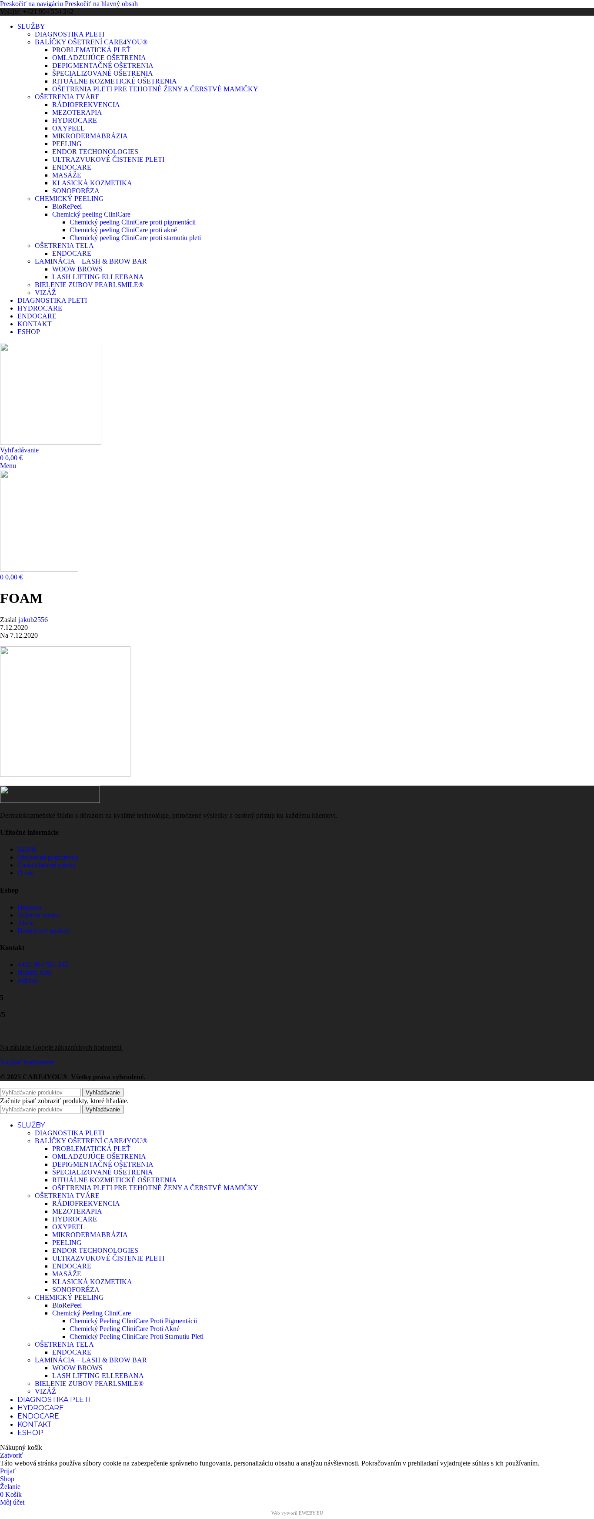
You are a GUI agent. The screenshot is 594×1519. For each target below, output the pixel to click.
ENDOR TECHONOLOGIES (95, 151)
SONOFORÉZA (76, 190)
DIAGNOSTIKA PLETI (69, 34)
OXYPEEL (68, 128)
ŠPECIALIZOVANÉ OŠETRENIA (102, 73)
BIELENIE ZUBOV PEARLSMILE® (89, 284)
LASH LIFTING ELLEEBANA (98, 277)
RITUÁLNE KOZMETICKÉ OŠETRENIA (114, 81)
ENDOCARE (71, 167)
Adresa (27, 980)
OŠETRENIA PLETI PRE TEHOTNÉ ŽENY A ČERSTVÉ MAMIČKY (155, 89)
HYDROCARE (74, 120)
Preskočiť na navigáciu (32, 3)
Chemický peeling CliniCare (91, 214)
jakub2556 (33, 619)
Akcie (25, 923)
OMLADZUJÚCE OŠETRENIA (99, 57)
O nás (25, 873)
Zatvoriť (11, 1455)
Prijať (8, 1471)
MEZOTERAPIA (77, 112)
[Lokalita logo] (50, 442)
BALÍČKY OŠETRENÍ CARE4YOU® (91, 42)
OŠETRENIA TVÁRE (67, 96)
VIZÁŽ (45, 292)
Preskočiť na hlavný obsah (101, 3)
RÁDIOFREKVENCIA (86, 104)
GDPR (27, 849)
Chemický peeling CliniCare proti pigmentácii (133, 222)
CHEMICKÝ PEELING (69, 198)
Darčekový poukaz (43, 930)
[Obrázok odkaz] (50, 800)
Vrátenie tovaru (38, 915)
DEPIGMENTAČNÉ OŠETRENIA (103, 65)
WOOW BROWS (77, 269)
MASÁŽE (66, 175)
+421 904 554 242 (42, 964)
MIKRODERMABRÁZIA (90, 136)
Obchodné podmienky (48, 857)
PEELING (67, 143)
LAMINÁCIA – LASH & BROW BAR (91, 261)
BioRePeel (67, 206)
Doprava (29, 907)
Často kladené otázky (46, 865)
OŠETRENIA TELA (64, 245)
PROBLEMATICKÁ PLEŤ (91, 50)
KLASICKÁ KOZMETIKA (92, 183)
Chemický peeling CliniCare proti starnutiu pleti (135, 237)
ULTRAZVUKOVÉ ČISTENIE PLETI (108, 159)
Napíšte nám (34, 972)
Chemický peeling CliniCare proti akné (123, 230)
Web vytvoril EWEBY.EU (297, 1513)
